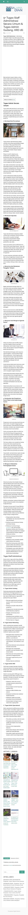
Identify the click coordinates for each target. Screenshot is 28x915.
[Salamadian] (14, 8)
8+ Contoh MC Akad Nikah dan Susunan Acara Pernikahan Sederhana (7, 764)
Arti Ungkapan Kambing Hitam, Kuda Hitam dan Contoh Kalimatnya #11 (14, 765)
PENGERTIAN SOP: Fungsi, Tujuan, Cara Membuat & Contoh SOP (14, 783)
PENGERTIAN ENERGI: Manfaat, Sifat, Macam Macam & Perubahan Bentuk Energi (6, 802)
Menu (7, 1)
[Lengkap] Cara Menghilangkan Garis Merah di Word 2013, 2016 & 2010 (14, 820)
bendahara (8, 527)
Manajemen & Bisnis (15, 858)
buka (13, 99)
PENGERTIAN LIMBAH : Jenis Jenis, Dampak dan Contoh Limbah (14, 801)
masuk (10, 865)
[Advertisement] (14, 62)
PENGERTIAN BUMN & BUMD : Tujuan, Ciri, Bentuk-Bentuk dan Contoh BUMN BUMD (6, 784)
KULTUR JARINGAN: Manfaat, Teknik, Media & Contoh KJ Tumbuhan (7, 820)
